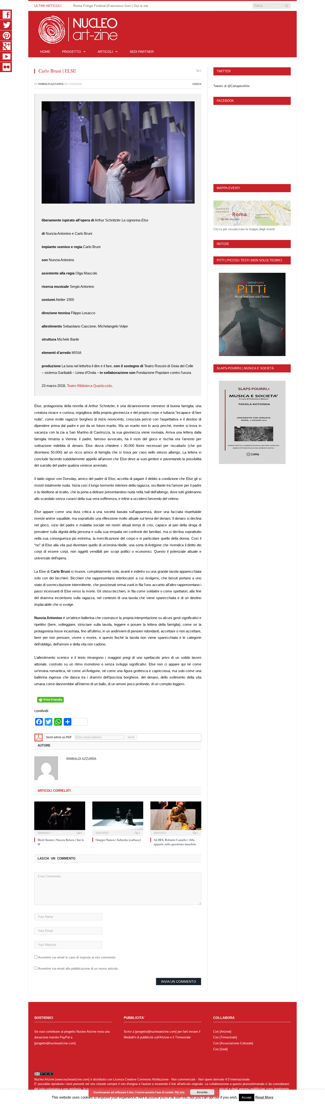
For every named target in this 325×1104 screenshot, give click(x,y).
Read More (264, 1097)
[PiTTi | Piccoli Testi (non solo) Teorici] (252, 314)
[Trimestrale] (228, 1037)
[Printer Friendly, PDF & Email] (50, 701)
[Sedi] (224, 1049)
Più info (180, 1092)
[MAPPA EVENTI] (252, 213)
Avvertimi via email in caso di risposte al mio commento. (77, 957)
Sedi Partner (142, 52)
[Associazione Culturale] (236, 1043)
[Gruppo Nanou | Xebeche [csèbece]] (117, 818)
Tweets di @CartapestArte (231, 86)
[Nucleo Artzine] (125, 28)
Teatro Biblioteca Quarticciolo (89, 386)
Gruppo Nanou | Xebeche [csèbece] (118, 840)
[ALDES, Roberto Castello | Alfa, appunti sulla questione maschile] (175, 818)
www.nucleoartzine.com (72, 1079)
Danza (196, 84)
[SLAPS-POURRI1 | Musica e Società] (252, 422)
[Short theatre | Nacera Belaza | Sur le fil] (59, 818)
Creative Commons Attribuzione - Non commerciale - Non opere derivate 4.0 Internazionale (187, 1079)
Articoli (105, 52)
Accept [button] (246, 1097)
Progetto (71, 52)
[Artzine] (225, 1031)
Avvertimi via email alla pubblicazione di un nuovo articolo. (78, 968)
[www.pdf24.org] (38, 737)
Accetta (202, 1092)
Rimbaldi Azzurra (50, 84)
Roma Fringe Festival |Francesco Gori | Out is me (110, 6)
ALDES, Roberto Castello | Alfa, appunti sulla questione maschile (175, 842)
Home (45, 52)
